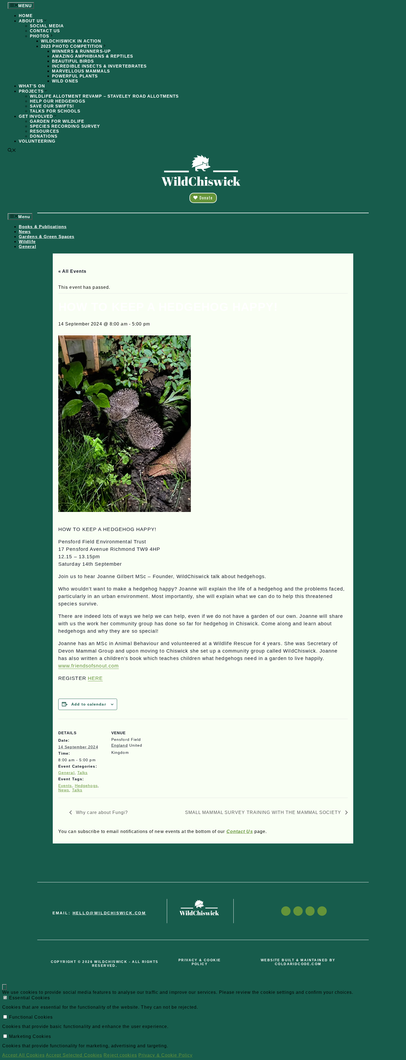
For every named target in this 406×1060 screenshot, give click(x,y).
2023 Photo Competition (71, 46)
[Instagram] (298, 911)
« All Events (72, 271)
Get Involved (36, 116)
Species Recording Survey (65, 126)
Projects (31, 91)
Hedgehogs (86, 785)
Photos (39, 36)
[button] (12, 150)
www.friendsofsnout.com (88, 666)
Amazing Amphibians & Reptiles (92, 56)
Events (65, 785)
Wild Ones (65, 81)
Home (26, 15)
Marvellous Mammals (81, 71)
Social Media (47, 25)
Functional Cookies (31, 1017)
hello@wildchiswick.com (109, 913)
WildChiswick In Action (71, 41)
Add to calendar (88, 704)
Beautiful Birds (73, 61)
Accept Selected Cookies (74, 1055)
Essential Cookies (29, 997)
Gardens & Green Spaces (46, 236)
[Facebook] (286, 911)
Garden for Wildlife (57, 121)
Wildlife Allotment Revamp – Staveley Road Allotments (104, 96)
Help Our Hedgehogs (57, 101)
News (25, 231)
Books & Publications (43, 226)
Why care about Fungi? (101, 812)
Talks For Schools (55, 111)
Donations (43, 136)
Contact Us (45, 30)
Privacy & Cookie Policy (165, 1055)
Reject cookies (120, 1055)
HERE (95, 678)
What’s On (32, 86)
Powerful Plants (75, 76)
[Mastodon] (322, 911)
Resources (44, 131)
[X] (310, 911)
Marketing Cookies (30, 1036)
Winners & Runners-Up (81, 51)
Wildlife (27, 241)
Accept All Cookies (23, 1055)
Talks (82, 772)
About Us (31, 20)
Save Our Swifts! (52, 106)
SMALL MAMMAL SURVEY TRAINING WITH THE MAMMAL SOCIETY (263, 812)
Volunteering (37, 141)
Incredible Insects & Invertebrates (99, 66)
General (27, 246)
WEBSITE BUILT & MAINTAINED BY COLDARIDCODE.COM (298, 962)
